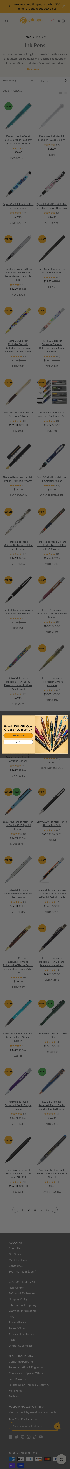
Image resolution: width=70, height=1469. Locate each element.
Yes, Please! (18, 735)
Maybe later (18, 742)
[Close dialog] (65, 718)
